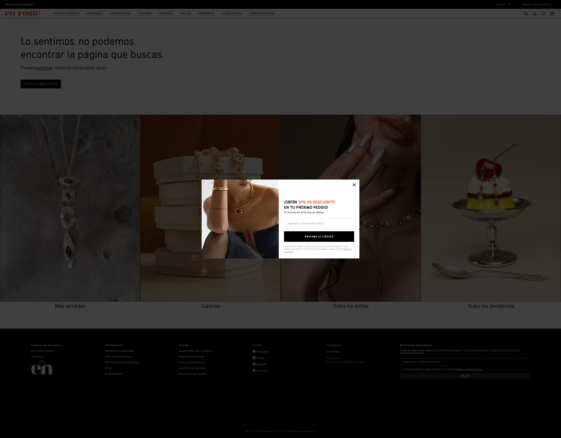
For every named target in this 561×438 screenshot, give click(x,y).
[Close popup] (354, 184)
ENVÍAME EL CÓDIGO (319, 236)
